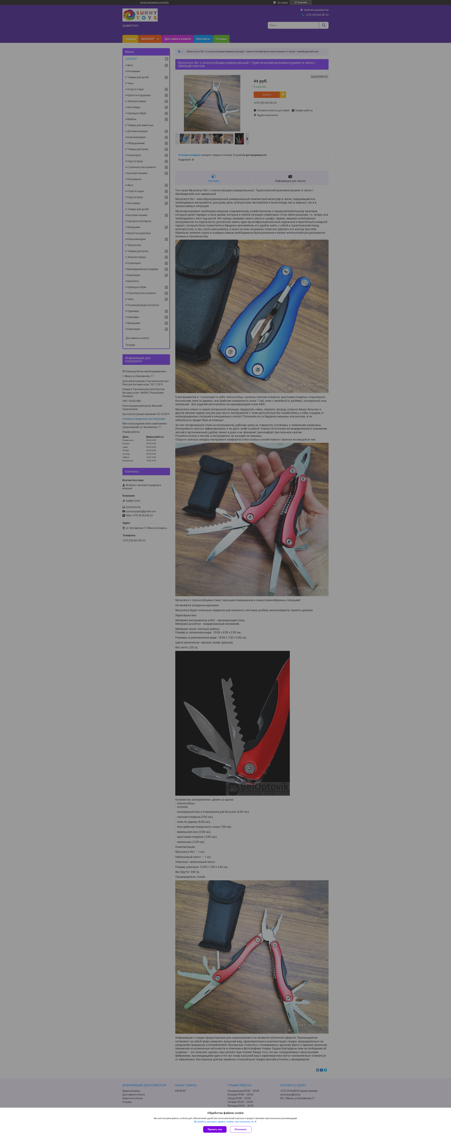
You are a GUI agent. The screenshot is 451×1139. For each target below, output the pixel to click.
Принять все (215, 1129)
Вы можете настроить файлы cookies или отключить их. (224, 1121)
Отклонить (241, 1129)
